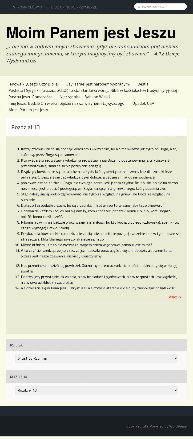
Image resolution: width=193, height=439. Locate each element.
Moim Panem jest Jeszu (91, 32)
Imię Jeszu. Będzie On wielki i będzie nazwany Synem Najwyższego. (66, 103)
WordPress (178, 426)
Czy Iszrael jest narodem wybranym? (98, 84)
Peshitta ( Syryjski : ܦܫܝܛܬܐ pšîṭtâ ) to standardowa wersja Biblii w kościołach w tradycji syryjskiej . (93, 90)
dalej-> (175, 297)
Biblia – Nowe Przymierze (74, 7)
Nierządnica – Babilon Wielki (85, 96)
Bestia (143, 84)
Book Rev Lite (137, 426)
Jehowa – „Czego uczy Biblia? (33, 84)
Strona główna (27, 7)
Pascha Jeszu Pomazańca (30, 96)
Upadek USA (143, 103)
